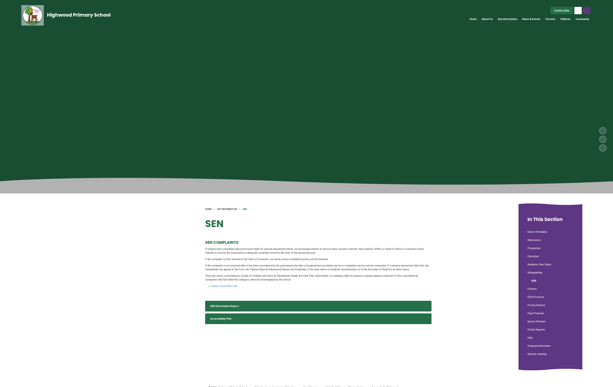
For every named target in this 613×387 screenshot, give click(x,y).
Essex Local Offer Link (224, 286)
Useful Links (561, 10)
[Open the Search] (586, 10)
